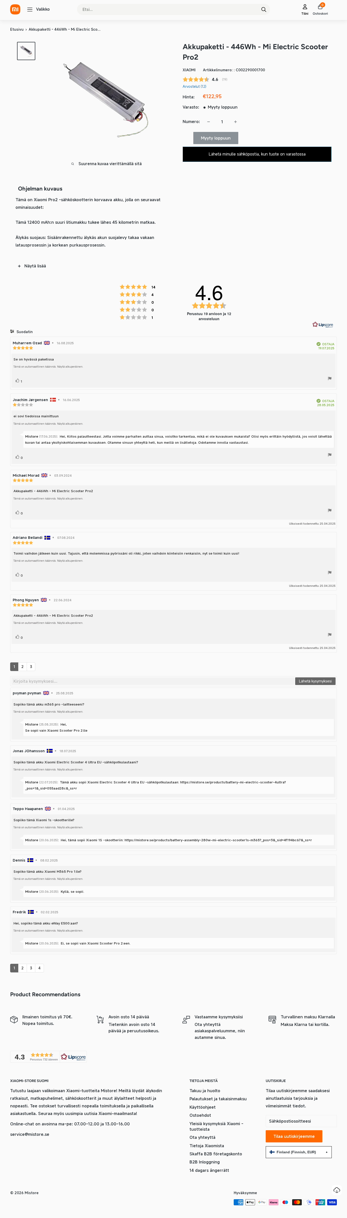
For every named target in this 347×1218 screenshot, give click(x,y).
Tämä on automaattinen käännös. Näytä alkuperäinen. (48, 366)
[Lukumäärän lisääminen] (235, 121)
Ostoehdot (200, 1115)
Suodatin (24, 331)
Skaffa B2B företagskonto (216, 1154)
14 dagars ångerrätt (209, 1170)
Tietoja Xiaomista (207, 1145)
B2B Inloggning (205, 1162)
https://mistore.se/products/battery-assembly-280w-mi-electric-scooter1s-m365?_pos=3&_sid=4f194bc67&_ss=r (218, 840)
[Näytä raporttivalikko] (330, 379)
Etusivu (17, 29)
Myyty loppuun (216, 138)
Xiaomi (189, 69)
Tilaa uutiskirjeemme (294, 1136)
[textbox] (153, 681)
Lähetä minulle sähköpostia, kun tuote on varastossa (257, 154)
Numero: (191, 121)
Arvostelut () (194, 86)
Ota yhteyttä (202, 1137)
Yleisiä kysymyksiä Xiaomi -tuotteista (216, 1126)
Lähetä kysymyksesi (315, 681)
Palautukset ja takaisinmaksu (218, 1099)
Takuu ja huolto (205, 1090)
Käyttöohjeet (203, 1107)
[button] (48, 1057)
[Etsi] (263, 9)
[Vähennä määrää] (208, 121)
